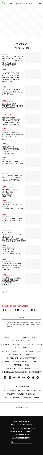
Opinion (15, 351)
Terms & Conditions (26, 428)
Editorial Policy (21, 421)
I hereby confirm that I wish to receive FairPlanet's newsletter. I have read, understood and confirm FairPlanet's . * (24, 325)
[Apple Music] (33, 377)
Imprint (29, 431)
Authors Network (30, 397)
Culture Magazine (21, 341)
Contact (11, 428)
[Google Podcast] (37, 377)
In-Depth (5, 344)
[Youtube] (19, 377)
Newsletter (8, 362)
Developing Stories (32, 344)
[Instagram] (9, 377)
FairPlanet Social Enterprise (21, 358)
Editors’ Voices (21, 337)
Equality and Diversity (21, 425)
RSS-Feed (37, 362)
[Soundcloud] (23, 377)
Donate (5, 351)
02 (6, 291)
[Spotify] (28, 377)
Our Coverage (9, 391)
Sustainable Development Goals (21, 368)
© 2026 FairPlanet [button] (21, 435)
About (8, 337)
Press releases (23, 362)
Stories (34, 337)
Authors (18, 365)
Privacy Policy (16, 431)
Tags (27, 365)
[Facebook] (5, 377)
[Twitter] (14, 377)
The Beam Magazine (31, 351)
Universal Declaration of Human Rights (22, 372)
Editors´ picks (25, 391)
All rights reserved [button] (21, 438)
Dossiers (16, 344)
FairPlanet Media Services (21, 355)
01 (3, 291)
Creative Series (21, 348)
